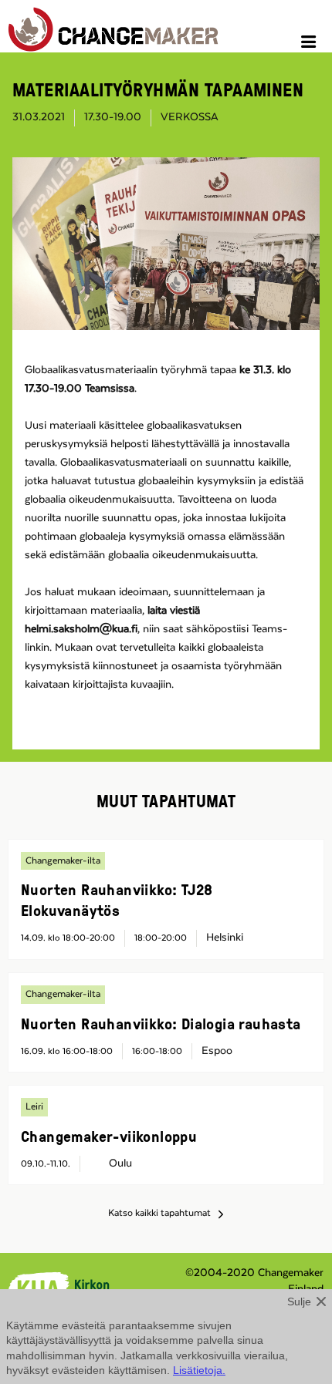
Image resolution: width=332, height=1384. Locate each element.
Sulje (299, 1301)
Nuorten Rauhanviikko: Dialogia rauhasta (161, 1023)
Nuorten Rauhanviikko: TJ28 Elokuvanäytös (116, 899)
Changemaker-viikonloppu (109, 1136)
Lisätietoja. (199, 1370)
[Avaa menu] (310, 44)
